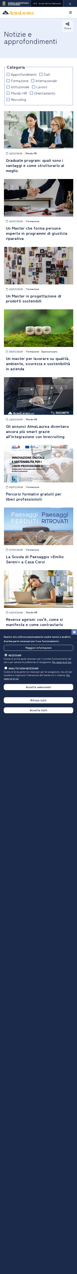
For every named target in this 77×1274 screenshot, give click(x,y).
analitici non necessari (23, 668)
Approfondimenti (24, 74)
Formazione (19, 80)
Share (67, 28)
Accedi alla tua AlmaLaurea (50, 3)
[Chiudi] (74, 632)
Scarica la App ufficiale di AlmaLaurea (18, 3)
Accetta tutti (38, 710)
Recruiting (18, 99)
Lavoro (41, 86)
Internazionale (46, 80)
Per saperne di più (61, 662)
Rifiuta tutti (38, 700)
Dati (47, 74)
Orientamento (44, 93)
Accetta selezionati (38, 687)
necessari (14, 655)
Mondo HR (19, 93)
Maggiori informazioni (38, 648)
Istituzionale (20, 86)
